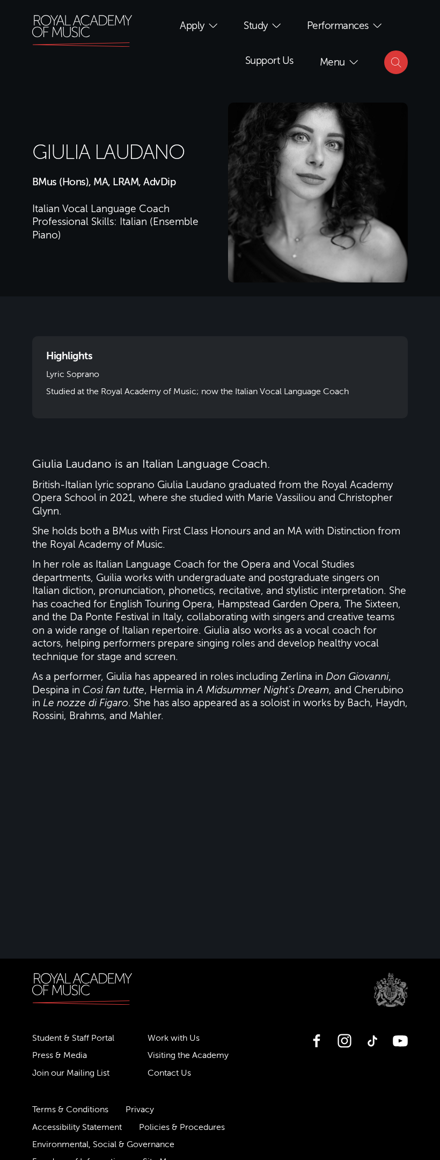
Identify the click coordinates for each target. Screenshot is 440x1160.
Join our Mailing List (70, 1073)
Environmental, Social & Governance (103, 1144)
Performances (338, 25)
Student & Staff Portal (73, 1038)
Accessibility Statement (77, 1127)
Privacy (140, 1109)
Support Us (269, 60)
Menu (332, 62)
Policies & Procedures (182, 1127)
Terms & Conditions (70, 1109)
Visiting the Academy (188, 1055)
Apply (192, 25)
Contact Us (169, 1073)
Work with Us (174, 1038)
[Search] (396, 62)
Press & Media (59, 1055)
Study (256, 25)
